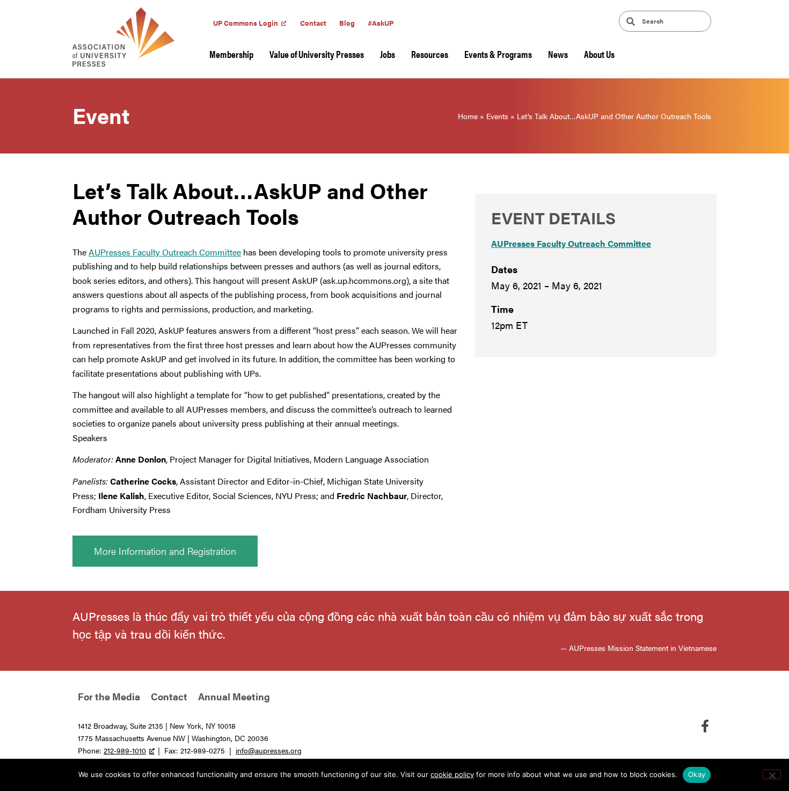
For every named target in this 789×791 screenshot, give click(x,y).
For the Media (109, 696)
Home (468, 116)
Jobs (387, 54)
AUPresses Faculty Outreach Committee (165, 252)
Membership (231, 54)
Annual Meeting (234, 696)
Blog (347, 23)
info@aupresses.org (269, 750)
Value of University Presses (316, 54)
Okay (696, 774)
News (558, 54)
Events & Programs (498, 54)
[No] (772, 774)
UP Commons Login (245, 23)
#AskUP (380, 23)
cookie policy (452, 774)
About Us (599, 54)
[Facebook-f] (704, 726)
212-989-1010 (125, 750)
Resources (429, 54)
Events (497, 116)
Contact (313, 23)
